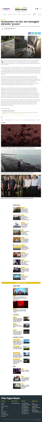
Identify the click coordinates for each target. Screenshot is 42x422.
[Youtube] (37, 9)
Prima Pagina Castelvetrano (26, 404)
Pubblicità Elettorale (35, 410)
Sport (19, 14)
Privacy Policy (34, 408)
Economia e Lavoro (4, 411)
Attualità (5, 14)
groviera (2, 119)
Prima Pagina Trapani (25, 413)
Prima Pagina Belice (25, 403)
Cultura (24, 14)
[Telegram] (39, 33)
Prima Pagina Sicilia (25, 411)
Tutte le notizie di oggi (4, 414)
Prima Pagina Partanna (25, 410)
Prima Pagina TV (3, 413)
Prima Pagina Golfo (25, 406)
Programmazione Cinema (15, 403)
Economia (29, 14)
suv (20, 119)
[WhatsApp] (36, 33)
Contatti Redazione (35, 404)
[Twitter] (33, 33)
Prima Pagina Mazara (25, 408)
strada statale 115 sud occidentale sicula (28, 119)
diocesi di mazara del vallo (9, 119)
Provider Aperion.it (35, 406)
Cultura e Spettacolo (4, 406)
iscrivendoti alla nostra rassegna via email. (14, 113)
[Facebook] (35, 9)
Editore (33, 403)
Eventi (2, 408)
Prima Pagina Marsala (25, 407)
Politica (15, 14)
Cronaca (10, 14)
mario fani (16, 119)
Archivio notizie (3, 416)
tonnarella (38, 119)
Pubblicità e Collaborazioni (36, 407)
